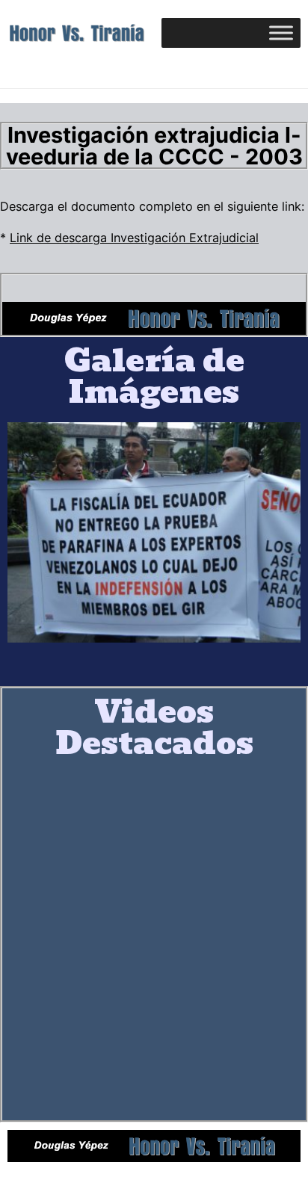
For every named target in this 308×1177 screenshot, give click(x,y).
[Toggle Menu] (281, 33)
